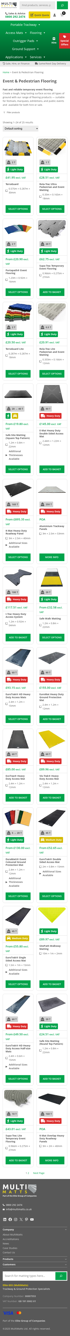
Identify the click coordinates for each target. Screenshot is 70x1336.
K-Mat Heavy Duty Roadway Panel (16, 532)
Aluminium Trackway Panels (51, 528)
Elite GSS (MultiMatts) (15, 1285)
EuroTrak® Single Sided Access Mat (16, 959)
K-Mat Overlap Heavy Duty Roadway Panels (51, 1138)
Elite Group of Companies (30, 1320)
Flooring (36, 33)
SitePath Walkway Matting (50, 947)
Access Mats (14, 33)
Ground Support (23, 49)
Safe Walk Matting (50, 618)
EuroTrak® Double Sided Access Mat (50, 861)
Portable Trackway (24, 25)
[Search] (62, 5)
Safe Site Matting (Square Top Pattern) (18, 436)
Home (6, 72)
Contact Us (9, 1252)
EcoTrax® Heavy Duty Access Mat (15, 777)
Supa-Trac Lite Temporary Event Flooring (15, 1138)
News (6, 1243)
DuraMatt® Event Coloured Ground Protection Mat (16, 862)
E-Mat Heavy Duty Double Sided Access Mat (51, 433)
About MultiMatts (13, 1234)
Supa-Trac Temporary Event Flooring (51, 267)
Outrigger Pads (23, 41)
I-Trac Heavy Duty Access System (16, 615)
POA (42, 519)
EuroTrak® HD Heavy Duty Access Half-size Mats (18, 1048)
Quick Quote (41, 15)
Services (36, 57)
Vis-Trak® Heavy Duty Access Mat (49, 777)
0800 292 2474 (15, 17)
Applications (14, 57)
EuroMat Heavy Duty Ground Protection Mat (51, 697)
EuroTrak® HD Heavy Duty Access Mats (18, 696)
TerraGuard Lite (15, 348)
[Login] (54, 15)
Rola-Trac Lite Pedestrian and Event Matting (51, 351)
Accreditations (11, 1239)
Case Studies (10, 1248)
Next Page (39, 1173)
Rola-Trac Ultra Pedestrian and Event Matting (51, 187)
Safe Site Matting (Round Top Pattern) (51, 1042)
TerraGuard (12, 184)
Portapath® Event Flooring (16, 272)
